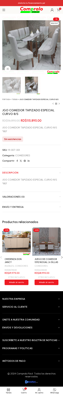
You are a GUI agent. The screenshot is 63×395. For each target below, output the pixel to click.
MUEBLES (9, 266)
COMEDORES (22, 155)
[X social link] (21, 161)
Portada (6, 99)
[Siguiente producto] (59, 103)
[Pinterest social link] (25, 161)
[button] (16, 282)
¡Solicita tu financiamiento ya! (31, 3)
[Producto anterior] (53, 103)
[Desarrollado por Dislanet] (31, 381)
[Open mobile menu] (4, 10)
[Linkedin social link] (28, 161)
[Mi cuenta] (52, 10)
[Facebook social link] (17, 161)
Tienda (15, 99)
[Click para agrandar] (8, 69)
